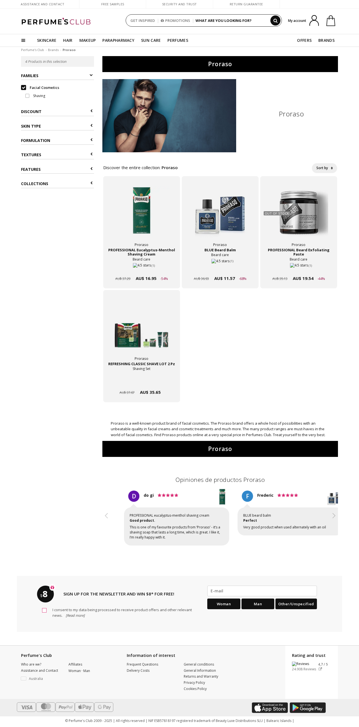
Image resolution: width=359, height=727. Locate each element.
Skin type (31, 126)
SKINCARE (46, 40)
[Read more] (75, 615)
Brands (53, 50)
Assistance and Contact (42, 4)
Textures (31, 155)
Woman (224, 603)
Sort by (322, 167)
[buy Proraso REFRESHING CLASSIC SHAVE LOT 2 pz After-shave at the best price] (141, 329)
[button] (106, 519)
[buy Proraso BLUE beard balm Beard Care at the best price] (220, 215)
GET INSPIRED (142, 20)
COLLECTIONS (34, 184)
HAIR (67, 40)
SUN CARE (151, 40)
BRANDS (326, 40)
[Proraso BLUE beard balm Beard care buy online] (220, 268)
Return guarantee (246, 4)
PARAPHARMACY (118, 40)
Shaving (38, 96)
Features (31, 169)
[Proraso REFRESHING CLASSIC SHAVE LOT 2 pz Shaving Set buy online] (141, 382)
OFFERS (304, 40)
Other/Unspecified (296, 603)
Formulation (35, 140)
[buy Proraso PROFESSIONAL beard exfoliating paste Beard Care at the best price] (298, 215)
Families (29, 76)
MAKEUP (87, 40)
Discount (31, 111)
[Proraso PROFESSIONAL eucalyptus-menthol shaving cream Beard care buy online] (141, 268)
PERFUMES (177, 40)
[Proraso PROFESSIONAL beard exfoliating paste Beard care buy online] (299, 268)
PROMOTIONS (177, 20)
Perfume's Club (32, 50)
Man (258, 603)
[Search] (275, 20)
